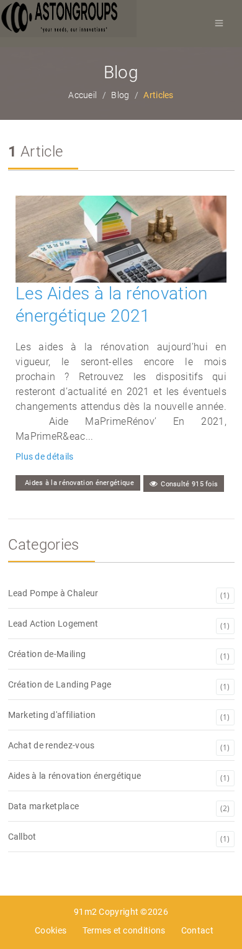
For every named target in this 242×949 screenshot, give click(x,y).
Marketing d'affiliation (119, 716)
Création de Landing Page (119, 685)
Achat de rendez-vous (119, 746)
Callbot (119, 838)
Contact (197, 930)
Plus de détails (45, 456)
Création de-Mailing (119, 655)
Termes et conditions (124, 930)
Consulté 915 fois (189, 484)
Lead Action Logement (119, 625)
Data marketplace (119, 807)
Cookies (50, 930)
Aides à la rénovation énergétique (79, 483)
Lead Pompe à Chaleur (119, 594)
